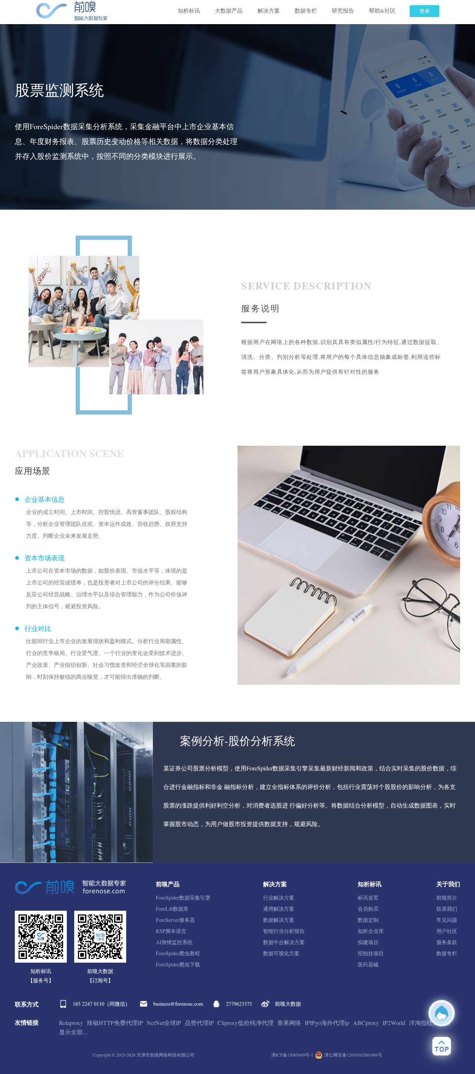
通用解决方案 (278, 908)
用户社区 (446, 930)
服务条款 (446, 942)
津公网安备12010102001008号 (353, 1055)
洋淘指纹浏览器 (430, 1022)
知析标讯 (189, 10)
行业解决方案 (278, 897)
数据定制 (368, 919)
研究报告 (343, 10)
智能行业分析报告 (284, 930)
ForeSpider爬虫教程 (178, 953)
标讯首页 (368, 897)
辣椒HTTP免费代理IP (115, 1022)
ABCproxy (366, 1022)
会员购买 (368, 908)
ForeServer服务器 (175, 919)
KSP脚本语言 (171, 930)
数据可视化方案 (281, 953)
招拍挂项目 (371, 953)
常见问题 (446, 919)
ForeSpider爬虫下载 (178, 964)
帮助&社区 (382, 10)
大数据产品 (229, 10)
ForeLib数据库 (172, 908)
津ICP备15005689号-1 (292, 1055)
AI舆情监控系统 (174, 942)
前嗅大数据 (288, 1003)
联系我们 (446, 908)
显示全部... (73, 1032)
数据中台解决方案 (284, 942)
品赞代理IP (199, 1022)
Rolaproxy (71, 1022)
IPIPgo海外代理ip (327, 1022)
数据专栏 (306, 10)
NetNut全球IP (164, 1022)
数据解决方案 (278, 919)
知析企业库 (371, 930)
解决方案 (269, 10)
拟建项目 (368, 942)
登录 (424, 10)
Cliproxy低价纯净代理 (245, 1022)
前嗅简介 (446, 897)
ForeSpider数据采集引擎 (183, 897)
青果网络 (289, 1022)
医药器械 (368, 964)
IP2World (394, 1022)
